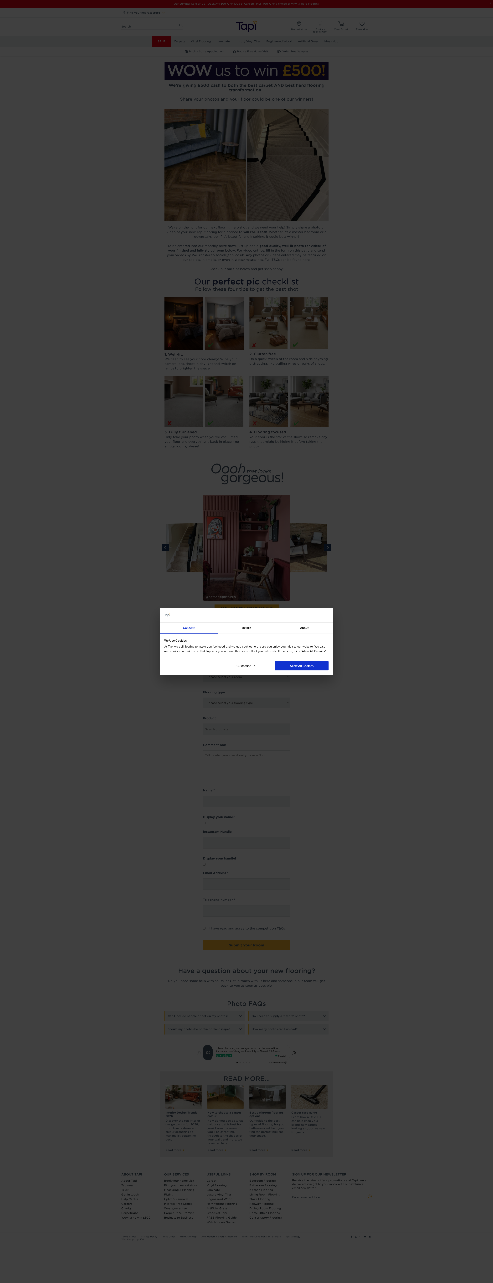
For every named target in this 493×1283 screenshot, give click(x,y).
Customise (243, 665)
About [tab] (304, 627)
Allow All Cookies (302, 665)
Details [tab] (246, 627)
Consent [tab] (189, 627)
